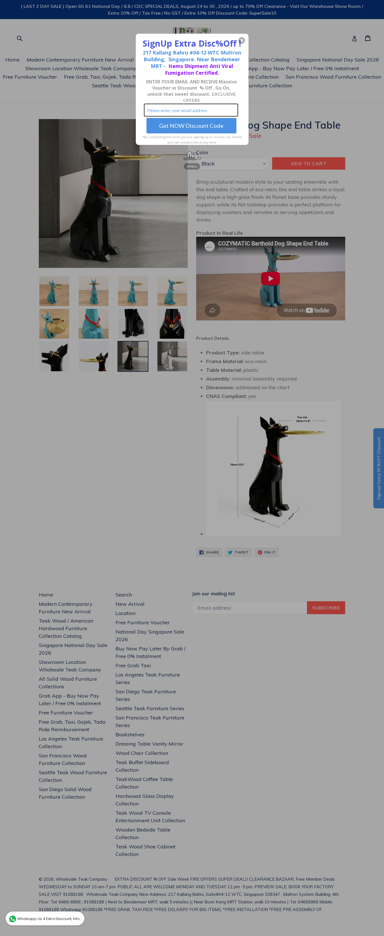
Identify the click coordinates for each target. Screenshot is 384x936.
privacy (192, 166)
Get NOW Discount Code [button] (191, 125)
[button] (241, 40)
